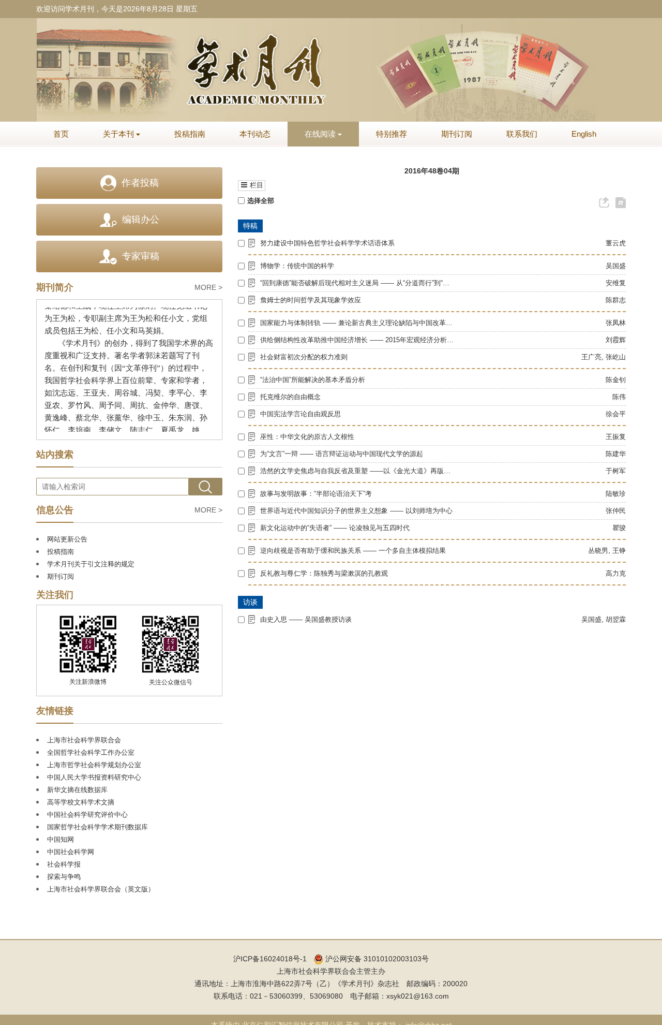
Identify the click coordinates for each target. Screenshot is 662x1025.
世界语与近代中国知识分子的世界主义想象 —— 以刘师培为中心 (356, 511)
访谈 (250, 602)
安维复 (616, 283)
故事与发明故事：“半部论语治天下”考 (316, 493)
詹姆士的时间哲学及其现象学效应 (310, 300)
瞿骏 (619, 528)
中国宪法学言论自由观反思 (300, 414)
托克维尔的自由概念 (290, 397)
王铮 (619, 550)
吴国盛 (616, 266)
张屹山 (616, 357)
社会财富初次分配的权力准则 (304, 357)
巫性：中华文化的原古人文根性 (307, 437)
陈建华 (616, 454)
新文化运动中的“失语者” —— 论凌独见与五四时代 (335, 528)
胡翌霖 (616, 619)
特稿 (250, 226)
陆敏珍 (616, 493)
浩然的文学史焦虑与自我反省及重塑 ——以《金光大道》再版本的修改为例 (357, 471)
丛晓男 (598, 550)
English (583, 133)
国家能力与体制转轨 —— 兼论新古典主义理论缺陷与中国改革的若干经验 (357, 323)
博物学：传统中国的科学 (297, 266)
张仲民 (616, 511)
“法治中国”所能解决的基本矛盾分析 (312, 380)
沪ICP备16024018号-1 (270, 959)
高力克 (616, 573)
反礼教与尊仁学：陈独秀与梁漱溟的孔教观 (324, 573)
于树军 (616, 471)
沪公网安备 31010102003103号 (376, 959)
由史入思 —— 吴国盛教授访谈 (306, 619)
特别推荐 (391, 133)
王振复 (616, 437)
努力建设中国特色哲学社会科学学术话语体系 (327, 243)
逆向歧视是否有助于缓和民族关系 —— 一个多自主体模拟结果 (353, 550)
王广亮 (591, 357)
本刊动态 (254, 133)
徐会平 (616, 414)
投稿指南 (189, 133)
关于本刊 (118, 133)
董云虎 (616, 243)
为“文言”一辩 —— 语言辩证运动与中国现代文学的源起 (341, 454)
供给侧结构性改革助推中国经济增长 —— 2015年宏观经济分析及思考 (357, 340)
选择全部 (260, 200)
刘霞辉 (616, 340)
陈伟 (619, 397)
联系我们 (521, 133)
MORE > (208, 287)
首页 (61, 133)
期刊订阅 (456, 133)
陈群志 (616, 300)
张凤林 (616, 323)
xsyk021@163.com (417, 996)
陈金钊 (616, 380)
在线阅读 (320, 133)
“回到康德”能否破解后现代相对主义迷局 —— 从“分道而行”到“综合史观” (357, 283)
